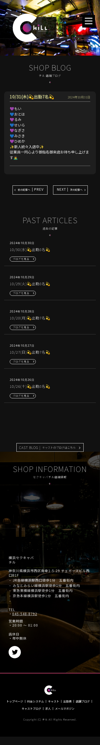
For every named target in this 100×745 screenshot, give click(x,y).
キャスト (53, 701)
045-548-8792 (24, 614)
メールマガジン (64, 708)
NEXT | (69, 189)
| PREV (31, 189)
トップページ (14, 701)
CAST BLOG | (47, 447)
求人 (48, 708)
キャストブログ (31, 708)
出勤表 (67, 701)
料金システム (35, 701)
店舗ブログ (83, 701)
